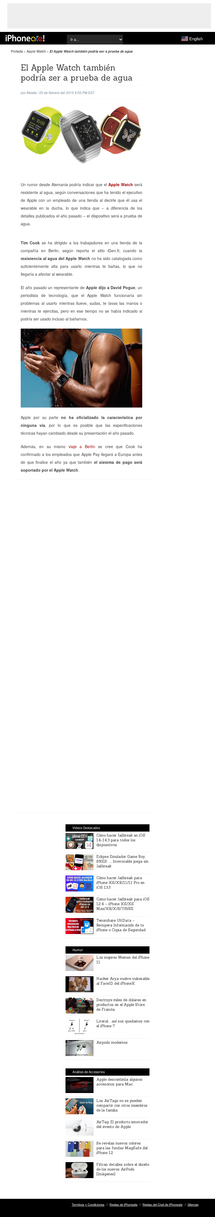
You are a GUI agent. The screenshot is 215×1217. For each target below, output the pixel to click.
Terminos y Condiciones (88, 1204)
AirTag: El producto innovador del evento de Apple (122, 1124)
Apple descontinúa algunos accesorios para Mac (119, 1082)
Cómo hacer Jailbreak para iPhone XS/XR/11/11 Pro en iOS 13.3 (120, 883)
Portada (17, 51)
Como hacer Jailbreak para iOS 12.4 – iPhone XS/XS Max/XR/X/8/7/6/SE (122, 904)
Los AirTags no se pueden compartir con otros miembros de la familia (122, 1105)
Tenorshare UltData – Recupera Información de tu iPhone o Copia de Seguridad (121, 925)
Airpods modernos (112, 1042)
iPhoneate (25, 38)
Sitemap (193, 1204)
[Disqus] (84, 574)
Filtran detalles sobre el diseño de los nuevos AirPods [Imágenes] (122, 1169)
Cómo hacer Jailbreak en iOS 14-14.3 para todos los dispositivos (120, 840)
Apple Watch (36, 51)
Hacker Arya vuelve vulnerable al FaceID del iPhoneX (122, 981)
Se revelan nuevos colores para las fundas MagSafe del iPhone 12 (122, 1148)
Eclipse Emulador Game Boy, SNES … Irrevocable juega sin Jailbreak (122, 861)
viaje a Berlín (82, 446)
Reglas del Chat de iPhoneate (162, 1204)
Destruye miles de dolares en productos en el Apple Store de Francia (121, 1005)
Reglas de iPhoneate (123, 1204)
